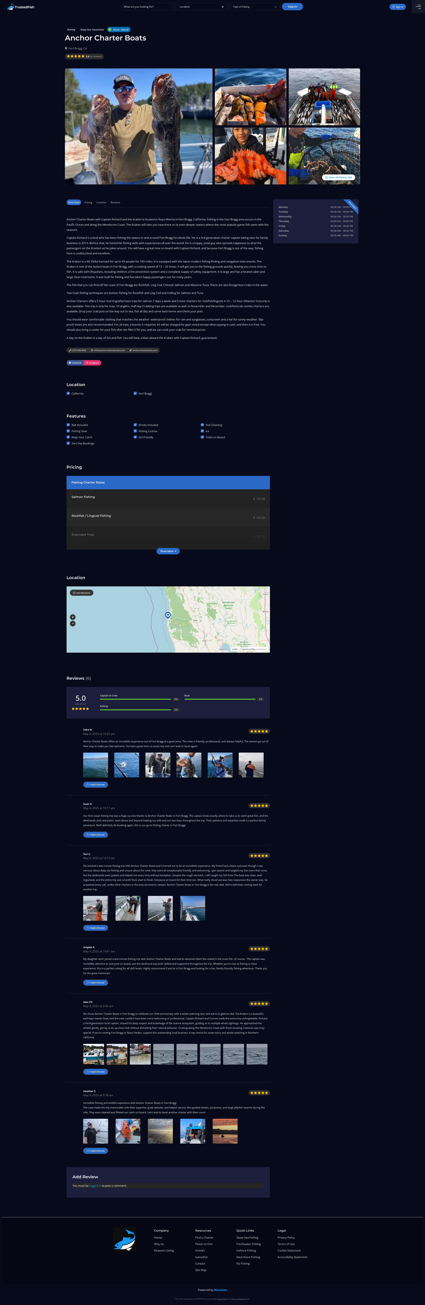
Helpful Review (97, 784)
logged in (95, 1186)
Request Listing (164, 1250)
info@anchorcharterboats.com (109, 350)
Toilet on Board (215, 437)
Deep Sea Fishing (247, 1237)
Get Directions (83, 592)
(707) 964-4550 (79, 350)
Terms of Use (286, 1244)
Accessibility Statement (292, 1257)
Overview (74, 202)
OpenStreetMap (248, 649)
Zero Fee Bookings (83, 443)
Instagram (93, 362)
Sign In (399, 6)
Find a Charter (204, 1237)
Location (101, 202)
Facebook (76, 362)
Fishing (71, 29)
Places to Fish (203, 1244)
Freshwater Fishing (248, 1244)
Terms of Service (238, 1299)
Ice (207, 431)
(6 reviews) (94, 56)
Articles (200, 1250)
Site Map (200, 1270)
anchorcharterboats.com (144, 350)
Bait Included (80, 425)
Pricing (88, 202)
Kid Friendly (146, 437)
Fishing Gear (79, 431)
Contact (200, 1263)
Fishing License (148, 431)
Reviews (115, 202)
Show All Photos (337, 177)
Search (292, 6)
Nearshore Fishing (248, 1257)
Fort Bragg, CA (77, 48)
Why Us (159, 1244)
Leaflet (235, 649)
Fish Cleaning (214, 425)
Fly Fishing (243, 1263)
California (78, 393)
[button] (255, 6)
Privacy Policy (286, 1237)
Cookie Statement (289, 1250)
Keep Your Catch (82, 437)
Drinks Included (148, 425)
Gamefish (201, 1257)
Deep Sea (86, 29)
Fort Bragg (145, 393)
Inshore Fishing (246, 1250)
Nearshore (98, 29)
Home (158, 1237)
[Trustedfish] (20, 7)
